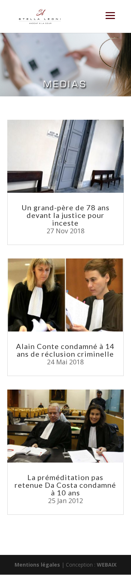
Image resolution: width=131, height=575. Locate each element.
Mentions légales (37, 564)
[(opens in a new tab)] (65, 156)
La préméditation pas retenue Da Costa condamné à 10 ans (65, 485)
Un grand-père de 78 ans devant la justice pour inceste (65, 215)
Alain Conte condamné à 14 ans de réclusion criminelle (65, 350)
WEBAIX (106, 564)
